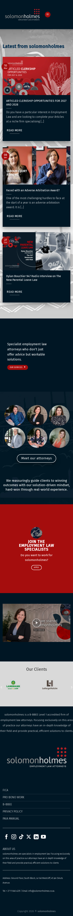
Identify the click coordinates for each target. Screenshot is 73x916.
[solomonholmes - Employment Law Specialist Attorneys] (22, 15)
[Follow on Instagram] (13, 837)
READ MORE (14, 130)
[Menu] (47, 15)
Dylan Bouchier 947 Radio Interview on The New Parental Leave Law (33, 278)
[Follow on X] (28, 837)
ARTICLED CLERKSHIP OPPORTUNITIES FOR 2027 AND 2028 (36, 102)
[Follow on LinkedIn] (36, 837)
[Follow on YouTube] (43, 837)
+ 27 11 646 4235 (13, 891)
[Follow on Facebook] (6, 837)
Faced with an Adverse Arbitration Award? (33, 190)
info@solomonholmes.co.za (41, 891)
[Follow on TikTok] (21, 837)
